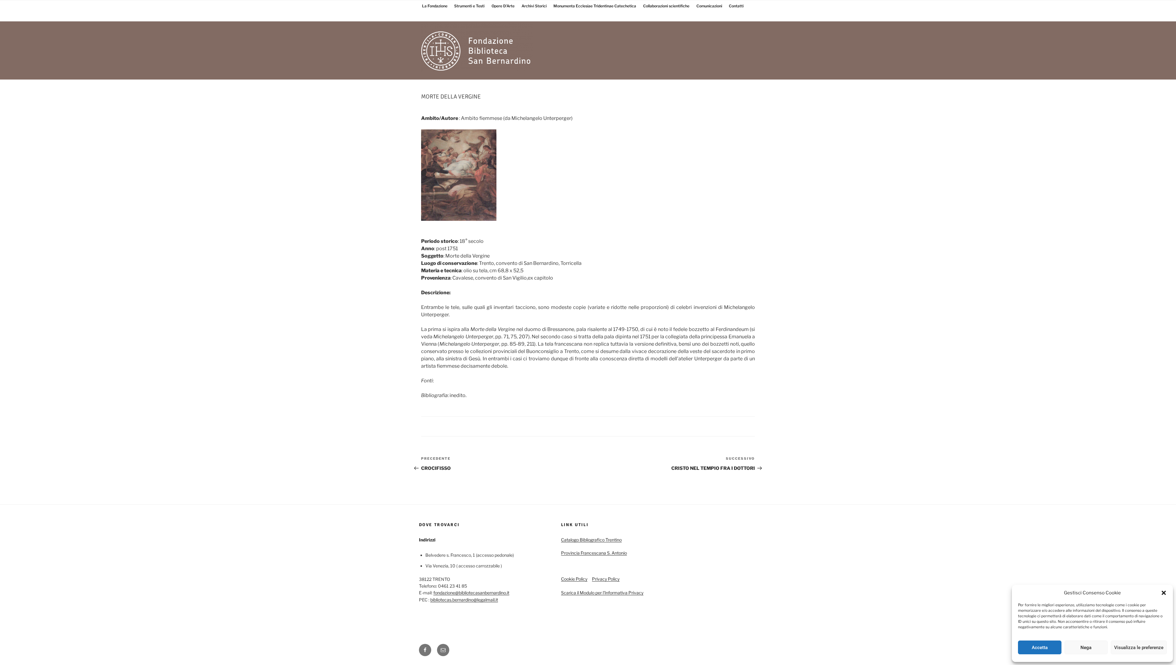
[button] (1164, 593)
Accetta (1040, 647)
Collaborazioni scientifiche (666, 6)
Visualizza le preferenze (1138, 647)
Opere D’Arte (503, 6)
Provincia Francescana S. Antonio (594, 552)
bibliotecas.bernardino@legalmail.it (464, 599)
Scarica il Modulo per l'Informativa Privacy (602, 592)
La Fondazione (434, 6)
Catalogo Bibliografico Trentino (591, 539)
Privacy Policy (606, 578)
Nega (1085, 647)
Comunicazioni (709, 6)
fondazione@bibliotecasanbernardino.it (471, 592)
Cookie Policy (574, 578)
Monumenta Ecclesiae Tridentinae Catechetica (594, 6)
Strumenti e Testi (469, 6)
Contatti (736, 6)
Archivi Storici (534, 6)
